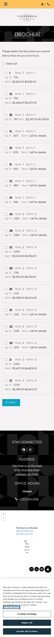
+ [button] (4, 509)
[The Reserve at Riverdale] (27, 541)
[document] (27, 541)
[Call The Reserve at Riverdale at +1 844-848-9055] (48, 4)
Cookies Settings (27, 614)
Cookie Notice (11, 608)
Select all (11, 58)
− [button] (4, 513)
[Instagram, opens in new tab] (30, 444)
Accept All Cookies (27, 631)
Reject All (27, 622)
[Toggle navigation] (5, 4)
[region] (27, 608)
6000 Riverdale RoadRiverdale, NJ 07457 (25, 527)
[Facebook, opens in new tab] (24, 444)
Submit (11, 397)
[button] (43, 4)
